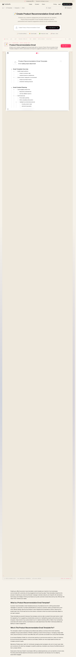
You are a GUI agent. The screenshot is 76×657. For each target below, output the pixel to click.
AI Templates (9, 8)
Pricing (55, 4)
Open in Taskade (65, 578)
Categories (17, 8)
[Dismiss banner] (73, 1)
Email (23, 8)
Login (59, 4)
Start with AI (65, 46)
